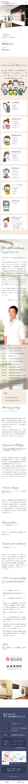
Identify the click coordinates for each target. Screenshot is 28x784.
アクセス (21, 782)
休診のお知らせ (6, 49)
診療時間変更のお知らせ (8, 44)
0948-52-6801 (18, 735)
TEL (8, 782)
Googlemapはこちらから (19, 763)
